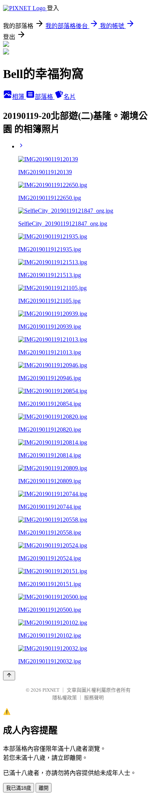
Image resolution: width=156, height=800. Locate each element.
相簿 (19, 97)
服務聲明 (94, 697)
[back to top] (9, 675)
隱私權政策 (64, 697)
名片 (70, 97)
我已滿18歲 (18, 788)
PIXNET (50, 690)
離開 (43, 788)
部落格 (45, 97)
